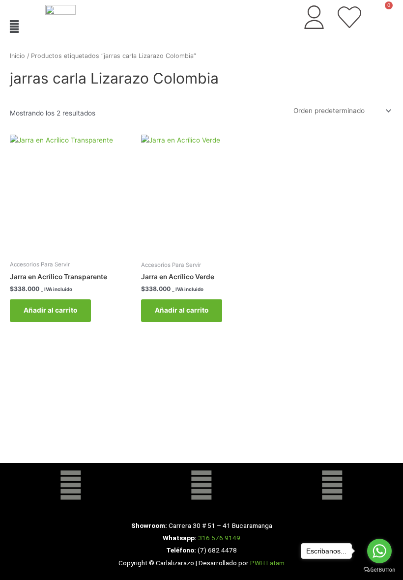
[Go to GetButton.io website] (379, 570)
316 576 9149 (219, 538)
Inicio (17, 55)
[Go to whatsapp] (379, 551)
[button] (14, 26)
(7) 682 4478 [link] (217, 550)
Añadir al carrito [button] (50, 310)
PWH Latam (267, 563)
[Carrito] (382, 13)
